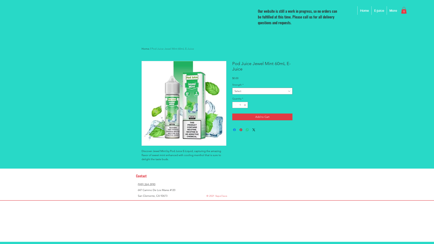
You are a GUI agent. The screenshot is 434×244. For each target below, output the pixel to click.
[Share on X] (254, 130)
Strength (237, 84)
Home (145, 48)
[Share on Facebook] (234, 130)
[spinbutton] (240, 105)
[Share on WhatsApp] (247, 130)
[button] (404, 10)
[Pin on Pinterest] (241, 130)
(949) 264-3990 (146, 184)
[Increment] (245, 105)
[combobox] (262, 91)
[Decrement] (235, 105)
